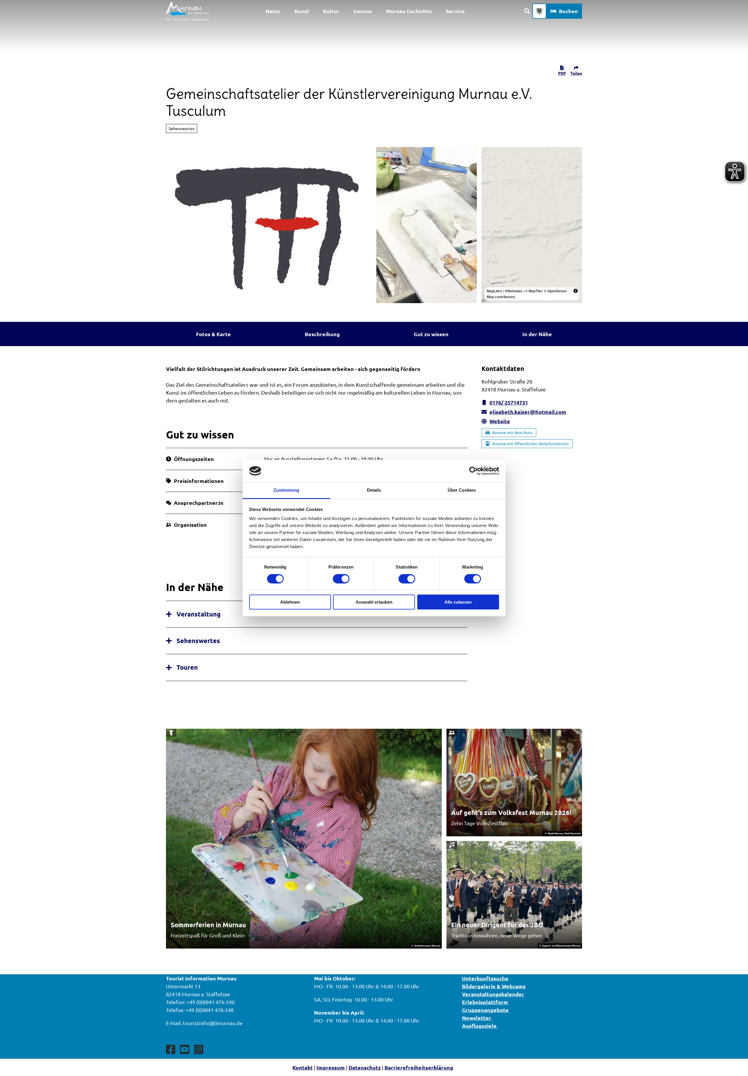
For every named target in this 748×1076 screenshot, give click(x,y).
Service (455, 11)
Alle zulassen (458, 602)
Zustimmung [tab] (286, 490)
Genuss (362, 11)
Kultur (331, 11)
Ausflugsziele (480, 1025)
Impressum (330, 1067)
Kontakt (302, 1067)
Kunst (302, 11)
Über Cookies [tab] (462, 490)
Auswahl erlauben (374, 602)
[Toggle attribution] (575, 290)
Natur (273, 11)
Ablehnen (290, 602)
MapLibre (494, 290)
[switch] (341, 578)
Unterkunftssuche (485, 978)
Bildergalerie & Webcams (494, 986)
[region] (532, 225)
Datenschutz (365, 1067)
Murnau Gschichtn (409, 11)
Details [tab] (374, 490)
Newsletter (477, 1017)
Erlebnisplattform (485, 1002)
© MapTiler (534, 290)
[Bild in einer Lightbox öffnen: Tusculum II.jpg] (426, 225)
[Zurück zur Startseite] (187, 11)
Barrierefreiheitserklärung (419, 1067)
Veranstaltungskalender (493, 994)
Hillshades (513, 290)
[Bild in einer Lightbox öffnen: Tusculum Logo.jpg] (269, 225)
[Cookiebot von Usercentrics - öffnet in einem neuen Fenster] (473, 471)
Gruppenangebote (485, 1009)
